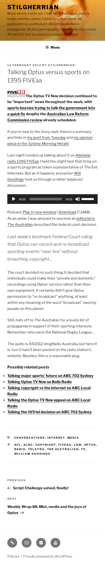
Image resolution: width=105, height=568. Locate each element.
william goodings (32, 453)
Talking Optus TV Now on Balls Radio (39, 382)
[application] (52, 199)
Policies (13, 556)
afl (17, 444)
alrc (28, 444)
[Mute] (77, 199)
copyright (45, 444)
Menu (55, 47)
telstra (36, 449)
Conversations (29, 437)
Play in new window (39, 212)
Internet (56, 437)
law (78, 444)
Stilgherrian (33, 7)
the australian (63, 449)
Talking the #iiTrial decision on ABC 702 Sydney (49, 412)
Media (73, 437)
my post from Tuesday (46, 137)
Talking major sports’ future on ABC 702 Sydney (50, 376)
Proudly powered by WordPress (47, 556)
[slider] (88, 198)
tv (83, 449)
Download (67, 212)
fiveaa (65, 444)
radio (20, 449)
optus (90, 444)
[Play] (13, 199)
